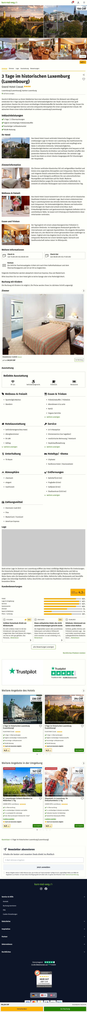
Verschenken (22, 1009)
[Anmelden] (78, 3)
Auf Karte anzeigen (8, 93)
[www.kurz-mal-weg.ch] (9, 3)
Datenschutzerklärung (71, 874)
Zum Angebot (37, 750)
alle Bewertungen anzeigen (43, 647)
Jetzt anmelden (43, 867)
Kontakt (5, 901)
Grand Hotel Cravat (9, 731)
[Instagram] (41, 889)
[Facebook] (46, 889)
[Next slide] (83, 290)
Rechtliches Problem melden (74, 653)
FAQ (4, 910)
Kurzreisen (6, 840)
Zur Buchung (79, 360)
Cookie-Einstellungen (10, 914)
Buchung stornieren (9, 906)
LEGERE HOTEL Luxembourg (11, 804)
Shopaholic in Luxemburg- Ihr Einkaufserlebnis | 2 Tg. (56, 799)
